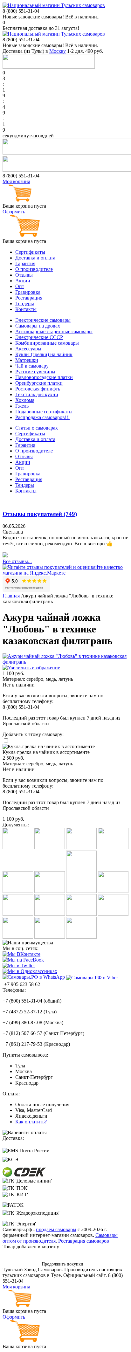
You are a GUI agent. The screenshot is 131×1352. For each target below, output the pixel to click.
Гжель (22, 406)
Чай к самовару (32, 366)
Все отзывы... (17, 561)
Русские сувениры (35, 371)
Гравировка (27, 292)
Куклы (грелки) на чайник (43, 354)
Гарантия (25, 263)
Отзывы (24, 275)
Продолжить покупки (62, 1264)
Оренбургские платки (39, 383)
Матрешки (26, 360)
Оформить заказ (20, 1263)
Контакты (26, 309)
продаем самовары (56, 1229)
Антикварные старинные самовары (54, 331)
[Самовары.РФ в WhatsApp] (34, 977)
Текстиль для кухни (36, 394)
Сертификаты (30, 252)
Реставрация (28, 297)
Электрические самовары (43, 320)
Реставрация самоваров (83, 1241)
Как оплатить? (31, 1121)
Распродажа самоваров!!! (42, 417)
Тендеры (24, 303)
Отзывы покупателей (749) (40, 514)
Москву (57, 51)
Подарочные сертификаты (43, 411)
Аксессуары (28, 348)
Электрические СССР (39, 337)
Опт (19, 286)
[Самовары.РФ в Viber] (92, 977)
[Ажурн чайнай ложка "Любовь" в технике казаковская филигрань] (65, 665)
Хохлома (24, 400)
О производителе (34, 269)
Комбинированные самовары (47, 343)
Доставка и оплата (35, 257)
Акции (22, 280)
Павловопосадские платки (44, 377)
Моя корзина (16, 181)
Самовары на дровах (37, 325)
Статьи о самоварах (36, 428)
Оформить (14, 211)
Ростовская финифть (37, 388)
